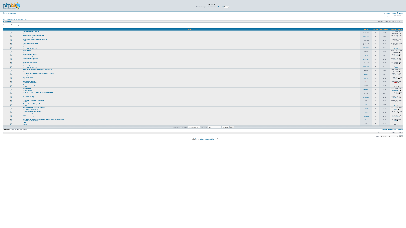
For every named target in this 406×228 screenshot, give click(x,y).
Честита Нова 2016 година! (31, 104)
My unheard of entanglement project (34, 35)
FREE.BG (221, 7)
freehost (366, 74)
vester (366, 108)
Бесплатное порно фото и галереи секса (35, 39)
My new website (27, 66)
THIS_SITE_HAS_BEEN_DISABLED (33, 100)
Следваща (400, 129)
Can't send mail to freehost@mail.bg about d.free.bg (38, 73)
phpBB (196, 138)
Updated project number (30, 62)
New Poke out (27, 89)
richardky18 (366, 89)
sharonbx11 (366, 36)
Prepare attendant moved (30, 58)
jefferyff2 (366, 55)
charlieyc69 (366, 59)
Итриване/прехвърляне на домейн (34, 108)
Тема (24, 115)
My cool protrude (28, 77)
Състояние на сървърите (30, 37)
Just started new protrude (30, 43)
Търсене (400, 13)
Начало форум (7, 21)
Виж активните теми (21, 19)
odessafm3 (366, 66)
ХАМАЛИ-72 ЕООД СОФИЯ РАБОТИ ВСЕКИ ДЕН (38, 92)
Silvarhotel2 (366, 97)
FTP (25, 33)
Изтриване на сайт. (29, 96)
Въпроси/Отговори (390, 13)
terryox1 (366, 78)
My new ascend (27, 47)
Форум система (28, 90)
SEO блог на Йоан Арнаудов (207, 139)
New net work (27, 51)
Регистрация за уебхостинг (31, 59)
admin (366, 82)
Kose (366, 104)
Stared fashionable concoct (31, 32)
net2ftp (25, 124)
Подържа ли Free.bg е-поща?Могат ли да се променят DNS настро (43, 119)
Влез (5, 13)
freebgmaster (366, 116)
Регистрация (12, 13)
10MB (24, 123)
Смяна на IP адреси (29, 81)
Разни (25, 86)
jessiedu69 (366, 47)
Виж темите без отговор (9, 19)
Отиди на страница (387, 129)
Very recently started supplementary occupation (37, 70)
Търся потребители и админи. (32, 111)
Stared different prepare (30, 54)
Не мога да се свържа (30, 85)
